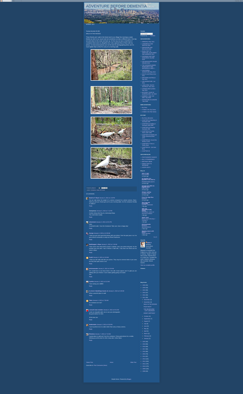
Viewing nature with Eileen (148, 231)
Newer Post (89, 362)
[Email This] (102, 188)
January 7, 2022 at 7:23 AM (103, 334)
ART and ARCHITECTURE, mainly (147, 209)
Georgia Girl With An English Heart (148, 186)
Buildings (144, 198)
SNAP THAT (145, 217)
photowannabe (93, 268)
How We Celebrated (147, 204)
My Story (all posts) (147, 118)
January (146, 338)
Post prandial (145, 174)
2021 (144, 297)
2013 (144, 359)
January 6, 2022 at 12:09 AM (102, 233)
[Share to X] (104, 188)
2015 (144, 354)
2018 (144, 346)
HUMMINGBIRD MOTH (148, 182)
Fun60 (91, 257)
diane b (149, 242)
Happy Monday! (146, 233)
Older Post (133, 362)
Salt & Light (145, 173)
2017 (144, 349)
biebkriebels (93, 324)
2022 (144, 295)
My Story (144, 107)
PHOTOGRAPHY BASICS (149, 157)
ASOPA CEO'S (146, 167)
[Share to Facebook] (105, 188)
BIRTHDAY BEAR (147, 161)
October (146, 316)
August (146, 321)
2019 (144, 344)
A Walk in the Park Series (149, 111)
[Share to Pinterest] (106, 188)
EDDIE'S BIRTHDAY (149, 313)
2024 (144, 290)
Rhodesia (92, 334)
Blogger (129, 379)
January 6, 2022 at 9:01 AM (111, 309)
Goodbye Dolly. (146, 193)
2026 (144, 285)
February (146, 336)
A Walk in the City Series (149, 109)
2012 (144, 361)
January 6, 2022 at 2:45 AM (101, 257)
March (146, 333)
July (145, 323)
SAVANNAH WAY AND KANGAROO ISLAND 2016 (148, 58)
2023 (144, 292)
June (145, 326)
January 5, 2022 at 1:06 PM (107, 198)
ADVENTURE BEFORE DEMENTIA (116, 6)
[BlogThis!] (103, 188)
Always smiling (146, 192)
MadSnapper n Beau (95, 244)
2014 (144, 356)
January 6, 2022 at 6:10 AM (102, 281)
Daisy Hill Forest (101, 190)
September (147, 318)
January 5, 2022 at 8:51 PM (104, 222)
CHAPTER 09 (146, 151)
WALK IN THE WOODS (150, 304)
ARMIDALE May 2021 (148, 41)
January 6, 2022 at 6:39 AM (116, 291)
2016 (144, 351)
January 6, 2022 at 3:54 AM (106, 268)
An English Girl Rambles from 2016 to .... (148, 179)
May (145, 328)
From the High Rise (147, 197)
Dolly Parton (145, 188)
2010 (144, 366)
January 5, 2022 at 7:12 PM (104, 210)
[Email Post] (99, 188)
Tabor (91, 300)
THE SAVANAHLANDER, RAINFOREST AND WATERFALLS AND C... (149, 67)
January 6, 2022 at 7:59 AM (100, 300)
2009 (144, 368)
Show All (155, 237)
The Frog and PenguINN (146, 203)
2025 (144, 287)
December (147, 299)
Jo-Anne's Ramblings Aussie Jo (98, 291)
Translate (152, 35)
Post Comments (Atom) (100, 365)
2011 (144, 363)
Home (111, 362)
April (145, 331)
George (91, 233)
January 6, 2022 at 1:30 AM (109, 244)
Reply (90, 206)
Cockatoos (93, 190)
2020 (144, 341)
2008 (144, 371)
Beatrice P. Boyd (94, 198)
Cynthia (91, 281)
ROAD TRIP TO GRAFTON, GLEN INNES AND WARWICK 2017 (149, 52)
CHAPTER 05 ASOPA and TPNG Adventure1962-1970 (149, 136)
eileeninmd (92, 222)
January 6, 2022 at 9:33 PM (104, 324)
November (147, 302)
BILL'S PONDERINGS (148, 159)
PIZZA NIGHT (147, 306)
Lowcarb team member (96, 309)
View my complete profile (147, 265)
